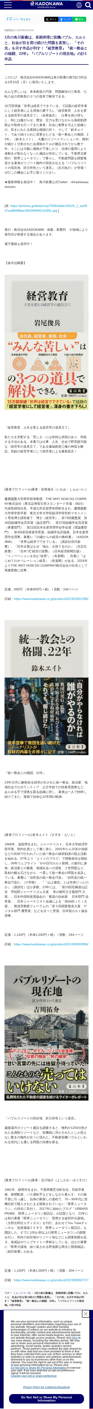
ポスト (53, 19)
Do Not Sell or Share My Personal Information (39, 1367)
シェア (67, 19)
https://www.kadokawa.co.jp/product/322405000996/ (51, 944)
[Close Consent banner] (85, 1313)
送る (81, 19)
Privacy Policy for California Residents (46, 1387)
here (75, 1337)
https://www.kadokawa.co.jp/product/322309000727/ (51, 1280)
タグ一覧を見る (22, 19)
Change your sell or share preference (34, 1376)
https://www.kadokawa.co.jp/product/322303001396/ (51, 599)
